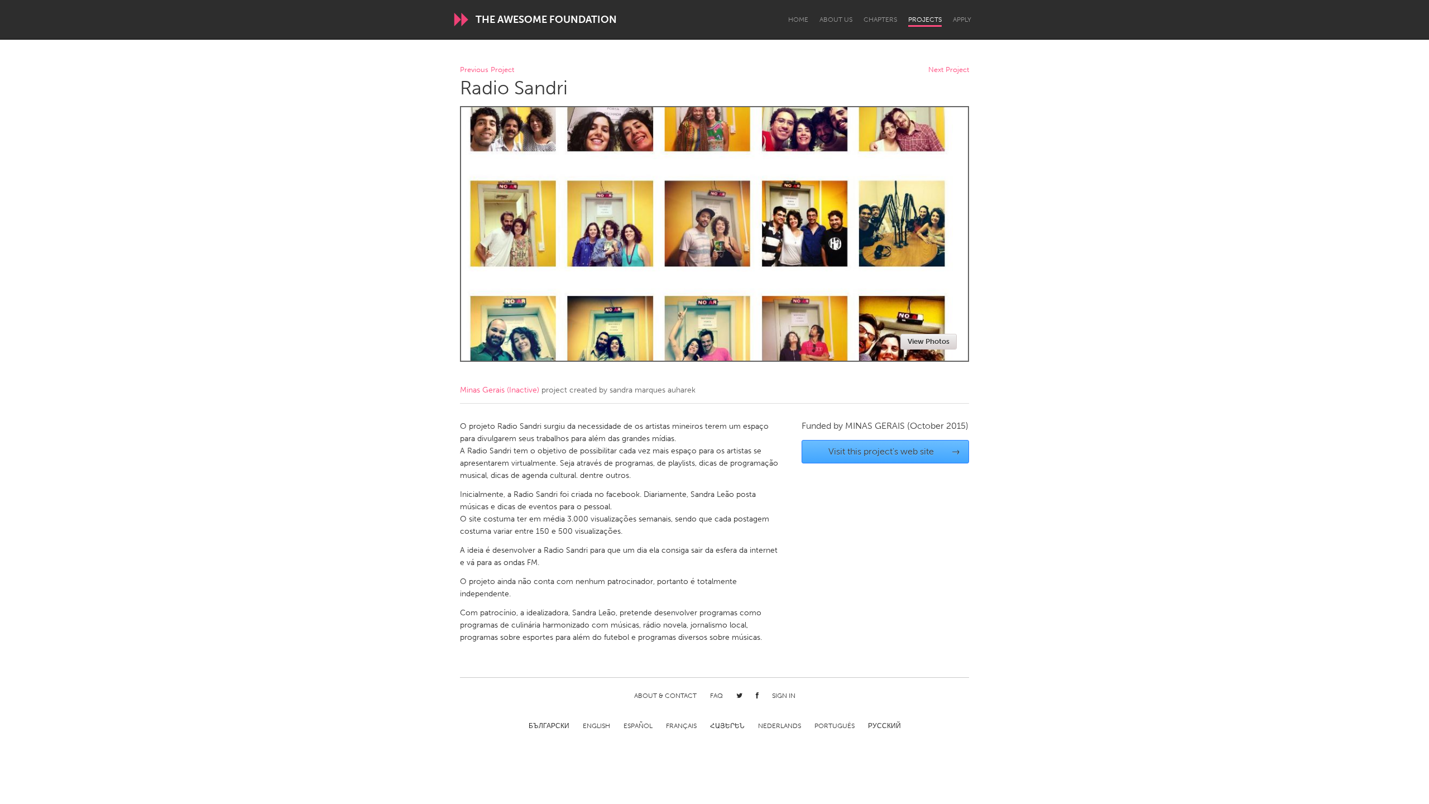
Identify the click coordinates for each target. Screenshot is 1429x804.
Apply (962, 19)
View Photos (929, 341)
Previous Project (487, 70)
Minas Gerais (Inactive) (499, 390)
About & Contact (665, 696)
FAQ (716, 696)
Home (798, 19)
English (596, 726)
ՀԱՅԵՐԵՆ (727, 726)
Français (681, 726)
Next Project (948, 70)
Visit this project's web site (894, 451)
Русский (884, 726)
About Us (835, 19)
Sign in (783, 696)
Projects (925, 19)
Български (549, 726)
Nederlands (779, 726)
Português (834, 726)
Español (638, 726)
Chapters (880, 19)
